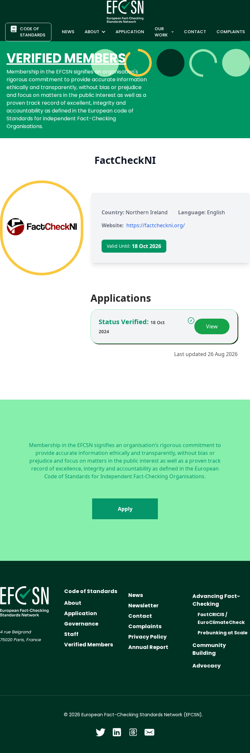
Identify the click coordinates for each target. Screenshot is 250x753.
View (212, 326)
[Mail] (149, 732)
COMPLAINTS (230, 32)
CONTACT (195, 32)
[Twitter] (100, 732)
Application (80, 613)
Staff (71, 634)
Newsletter (143, 605)
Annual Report (148, 647)
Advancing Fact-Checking (216, 600)
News (135, 595)
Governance (81, 624)
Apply (125, 508)
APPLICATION (130, 32)
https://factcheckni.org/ (155, 225)
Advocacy (206, 665)
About (72, 603)
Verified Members (88, 644)
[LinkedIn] (117, 732)
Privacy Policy (147, 637)
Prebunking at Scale (223, 632)
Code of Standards (90, 591)
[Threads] (133, 732)
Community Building (209, 649)
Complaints (144, 626)
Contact (140, 616)
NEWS (68, 32)
